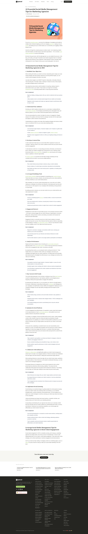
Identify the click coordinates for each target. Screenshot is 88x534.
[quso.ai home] (19, 480)
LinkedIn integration (38, 515)
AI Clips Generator (38, 481)
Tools (48, 1)
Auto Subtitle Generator (48, 512)
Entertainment (66, 489)
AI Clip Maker (47, 481)
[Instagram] (18, 489)
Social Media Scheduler (39, 486)
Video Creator (66, 481)
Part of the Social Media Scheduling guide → (32, 16)
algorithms (51, 44)
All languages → (47, 525)
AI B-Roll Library (37, 504)
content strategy (57, 176)
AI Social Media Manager (39, 502)
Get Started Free (68, 1)
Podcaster (65, 486)
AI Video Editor (37, 492)
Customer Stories (57, 517)
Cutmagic (36, 497)
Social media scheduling (30, 176)
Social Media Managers (67, 494)
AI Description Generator (49, 501)
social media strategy (52, 244)
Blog (26, 6)
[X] (16, 489)
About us (65, 512)
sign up (27, 442)
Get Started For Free (20, 486)
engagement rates (29, 89)
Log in (62, 1)
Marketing (65, 484)
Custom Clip (37, 505)
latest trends (58, 276)
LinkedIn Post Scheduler (48, 484)
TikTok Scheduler (47, 492)
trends (26, 45)
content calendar (30, 156)
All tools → (46, 506)
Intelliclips (36, 494)
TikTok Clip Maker (47, 490)
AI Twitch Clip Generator (49, 497)
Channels (42, 1)
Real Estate (65, 491)
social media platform (43, 312)
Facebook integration (38, 512)
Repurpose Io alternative (58, 491)
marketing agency (34, 42)
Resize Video (47, 489)
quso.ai (41, 197)
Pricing (52, 1)
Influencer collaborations (30, 352)
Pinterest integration (38, 517)
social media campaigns (30, 110)
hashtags (51, 284)
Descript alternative (57, 484)
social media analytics (40, 245)
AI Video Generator (38, 499)
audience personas (34, 132)
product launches (37, 152)
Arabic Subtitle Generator (49, 524)
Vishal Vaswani (29, 13)
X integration (37, 520)
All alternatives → (57, 494)
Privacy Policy (66, 523)
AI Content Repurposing (39, 484)
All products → (37, 507)
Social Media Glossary (57, 515)
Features (65, 515)
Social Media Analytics (38, 489)
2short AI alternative (57, 481)
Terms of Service (66, 525)
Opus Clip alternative (57, 489)
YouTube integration (38, 522)
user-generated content (42, 222)
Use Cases (37, 1)
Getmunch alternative (57, 486)
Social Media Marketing (32, 6)
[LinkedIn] (20, 489)
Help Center (66, 522)
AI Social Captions (38, 491)
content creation (54, 132)
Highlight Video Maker (48, 495)
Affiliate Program (66, 520)
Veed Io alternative (57, 492)
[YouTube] (22, 489)
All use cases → (66, 497)
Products (31, 1)
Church (65, 496)
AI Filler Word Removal (38, 496)
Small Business (66, 492)
